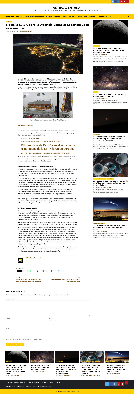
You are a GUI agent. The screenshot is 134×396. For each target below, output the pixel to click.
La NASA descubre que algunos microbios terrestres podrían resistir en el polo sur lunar (109, 50)
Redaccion (104, 54)
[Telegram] (124, 1)
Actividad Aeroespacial (34, 16)
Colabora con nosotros (23, 386)
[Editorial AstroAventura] (20, 260)
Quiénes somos (10, 386)
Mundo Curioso (60, 16)
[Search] (128, 16)
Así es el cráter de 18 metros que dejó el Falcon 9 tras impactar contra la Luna (110, 227)
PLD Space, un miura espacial (30, 138)
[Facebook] (115, 1)
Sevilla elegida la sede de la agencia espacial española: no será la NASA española (46, 153)
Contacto (58, 382)
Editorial (72, 16)
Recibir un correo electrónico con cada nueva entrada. (24, 339)
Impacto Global (105, 16)
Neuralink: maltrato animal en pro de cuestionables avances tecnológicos (28, 279)
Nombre (9, 318)
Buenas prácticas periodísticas (41, 386)
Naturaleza (82, 16)
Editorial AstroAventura (24, 31)
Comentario (10, 299)
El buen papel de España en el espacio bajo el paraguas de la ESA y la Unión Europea (49, 147)
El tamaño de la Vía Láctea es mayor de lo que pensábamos (41, 367)
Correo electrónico (52, 320)
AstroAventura (66, 7)
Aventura (92, 16)
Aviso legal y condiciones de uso (15, 382)
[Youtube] (121, 1)
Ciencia (49, 16)
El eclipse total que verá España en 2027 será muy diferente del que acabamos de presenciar (109, 139)
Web (7, 328)
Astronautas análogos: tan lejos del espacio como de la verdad (65, 279)
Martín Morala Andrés (106, 187)
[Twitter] (112, 1)
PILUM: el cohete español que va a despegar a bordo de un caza (40, 141)
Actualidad (9, 16)
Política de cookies (47, 382)
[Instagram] (118, 1)
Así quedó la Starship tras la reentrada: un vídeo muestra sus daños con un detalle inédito (110, 183)
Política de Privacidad (33, 382)
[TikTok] (127, 1)
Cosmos (19, 16)
